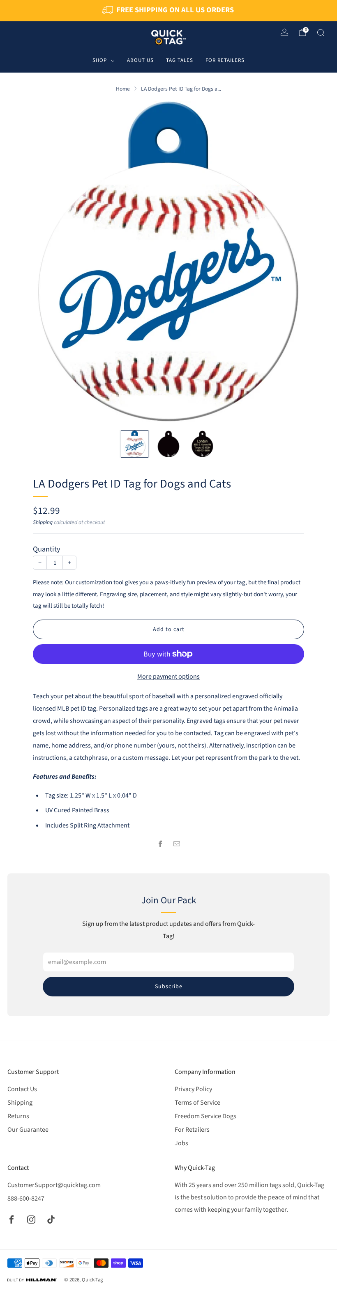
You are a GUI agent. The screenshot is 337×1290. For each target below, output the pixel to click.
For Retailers (225, 60)
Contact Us (22, 1089)
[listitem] (168, 10)
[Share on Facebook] (160, 844)
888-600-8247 (25, 1198)
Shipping (43, 522)
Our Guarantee (27, 1129)
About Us (140, 60)
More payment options (168, 676)
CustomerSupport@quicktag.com (54, 1185)
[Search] (320, 32)
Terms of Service (197, 1102)
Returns (18, 1116)
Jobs (181, 1143)
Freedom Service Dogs (205, 1116)
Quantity (46, 549)
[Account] (284, 32)
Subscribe (168, 986)
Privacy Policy (193, 1089)
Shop (99, 60)
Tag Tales (179, 60)
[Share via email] (177, 844)
